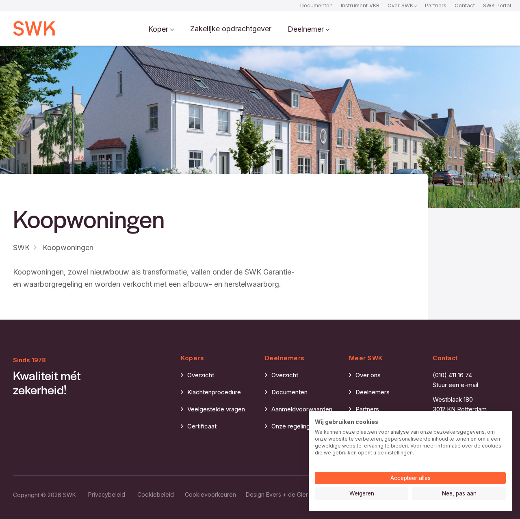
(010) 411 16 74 (452, 375)
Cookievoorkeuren (210, 494)
